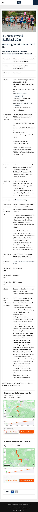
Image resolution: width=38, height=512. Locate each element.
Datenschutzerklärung (18, 510)
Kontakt (9, 508)
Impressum (15, 508)
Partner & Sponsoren (25, 508)
